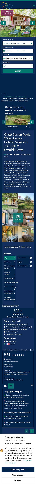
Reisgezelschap (6, 62)
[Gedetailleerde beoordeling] (11, 386)
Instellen (18, 480)
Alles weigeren (18, 475)
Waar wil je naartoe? (8, 40)
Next (32, 23)
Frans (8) (12, 344)
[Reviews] (5, 386)
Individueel (14, 334)
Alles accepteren (18, 469)
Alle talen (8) (12, 341)
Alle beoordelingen (16, 324)
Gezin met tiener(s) (16, 329)
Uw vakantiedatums (8, 47)
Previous (3, 23)
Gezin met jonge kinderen (19, 327)
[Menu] (33, 6)
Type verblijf (6, 55)
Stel (12, 332)
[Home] (7, 5)
